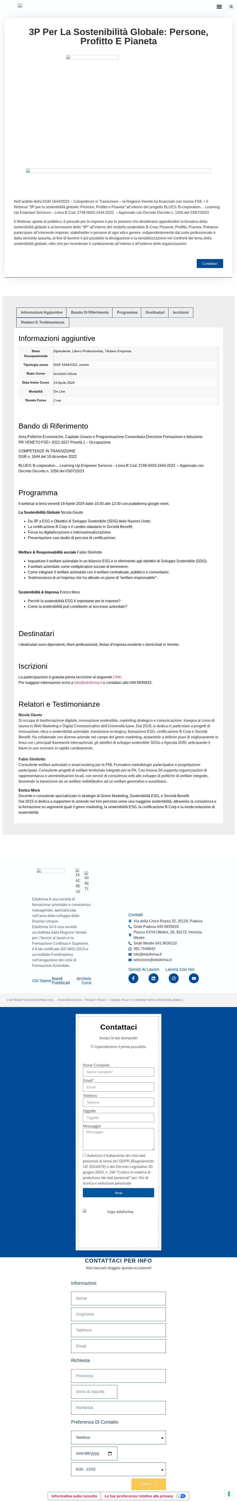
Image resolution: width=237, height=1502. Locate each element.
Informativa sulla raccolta (74, 1496)
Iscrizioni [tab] (181, 312)
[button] (219, 6)
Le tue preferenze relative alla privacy (139, 1496)
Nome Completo (96, 1065)
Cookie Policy (120, 1000)
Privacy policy (95, 1000)
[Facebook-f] (133, 978)
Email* (88, 1080)
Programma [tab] (127, 312)
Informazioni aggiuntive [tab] (42, 312)
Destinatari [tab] (155, 312)
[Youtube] (194, 978)
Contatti (135, 914)
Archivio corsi (83, 980)
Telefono (90, 1096)
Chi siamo (41, 980)
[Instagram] (174, 978)
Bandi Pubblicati (61, 980)
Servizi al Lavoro (143, 969)
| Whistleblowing (168, 1000)
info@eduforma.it (88, 683)
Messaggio (92, 1126)
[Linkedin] (154, 978)
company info (144, 1000)
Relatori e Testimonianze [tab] (43, 322)
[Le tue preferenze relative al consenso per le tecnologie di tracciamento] (229, 1494)
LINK (117, 677)
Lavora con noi (179, 969)
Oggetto (89, 1111)
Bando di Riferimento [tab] (90, 312)
